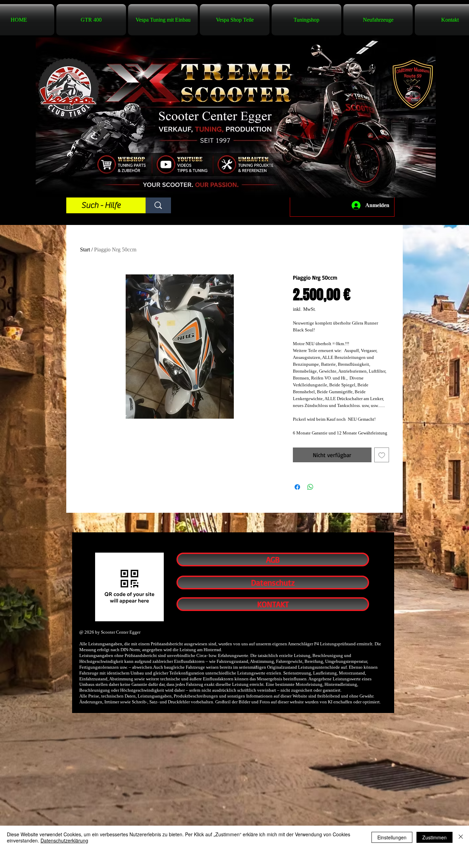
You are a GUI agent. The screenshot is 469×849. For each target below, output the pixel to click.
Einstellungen (392, 837)
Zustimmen (434, 837)
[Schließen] (461, 837)
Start (85, 249)
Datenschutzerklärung (64, 840)
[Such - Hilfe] (158, 205)
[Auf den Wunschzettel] (381, 455)
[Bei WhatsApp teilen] (310, 487)
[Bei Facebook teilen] (297, 487)
